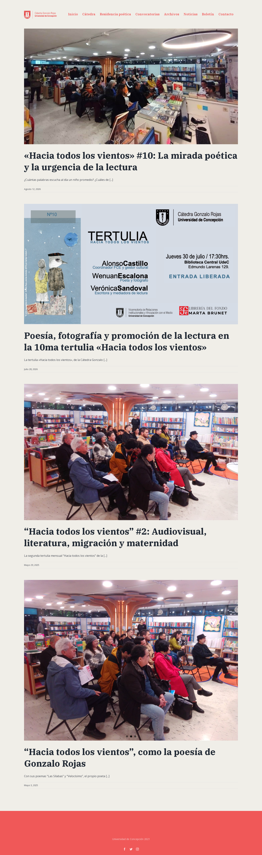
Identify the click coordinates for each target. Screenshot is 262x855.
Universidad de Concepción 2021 (131, 839)
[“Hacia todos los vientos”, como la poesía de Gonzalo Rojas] (131, 660)
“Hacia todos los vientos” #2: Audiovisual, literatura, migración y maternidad (115, 537)
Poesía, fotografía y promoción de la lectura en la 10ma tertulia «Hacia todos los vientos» (126, 341)
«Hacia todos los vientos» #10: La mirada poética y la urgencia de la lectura (130, 161)
